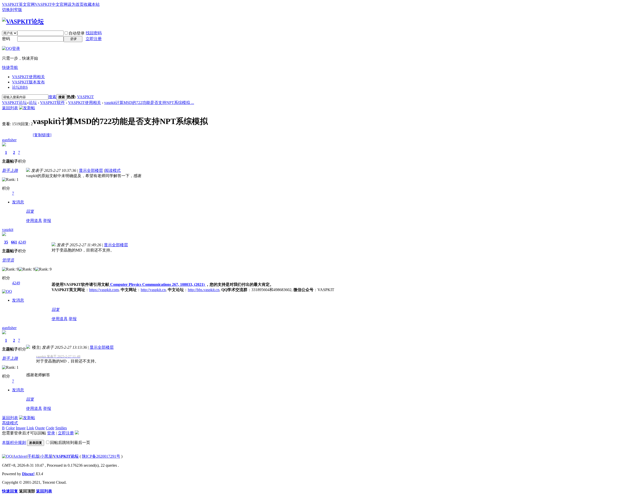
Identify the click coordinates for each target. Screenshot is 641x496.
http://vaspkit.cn (153, 290)
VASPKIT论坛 (14, 102)
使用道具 (34, 220)
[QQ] (7, 456)
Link (30, 428)
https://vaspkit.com (104, 290)
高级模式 (10, 423)
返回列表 (10, 108)
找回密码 (94, 33)
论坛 (20, 87)
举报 (47, 220)
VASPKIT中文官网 (51, 4)
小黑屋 (46, 456)
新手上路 (10, 170)
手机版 (34, 456)
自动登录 (77, 33)
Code (50, 428)
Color (10, 428)
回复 (30, 211)
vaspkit (7, 229)
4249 (22, 242)
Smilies (61, 428)
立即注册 (94, 39)
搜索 (52, 97)
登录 (51, 433)
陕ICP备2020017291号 (101, 456)
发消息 (18, 202)
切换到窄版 (12, 10)
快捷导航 (10, 67)
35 (6, 242)
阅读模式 (113, 170)
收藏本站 (92, 4)
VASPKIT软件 (52, 102)
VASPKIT (85, 97)
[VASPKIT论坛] (23, 21)
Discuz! (28, 474)
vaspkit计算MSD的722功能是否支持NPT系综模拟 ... (149, 102)
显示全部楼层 (91, 170)
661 (14, 242)
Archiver (20, 456)
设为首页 (76, 4)
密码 (6, 39)
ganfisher (9, 140)
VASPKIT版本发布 (28, 82)
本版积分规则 (14, 442)
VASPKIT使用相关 (28, 77)
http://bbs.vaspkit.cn (203, 290)
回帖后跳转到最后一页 (70, 442)
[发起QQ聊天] (7, 291)
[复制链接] (42, 135)
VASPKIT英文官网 (18, 4)
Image (21, 428)
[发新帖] (27, 108)
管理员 (8, 260)
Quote (40, 428)
